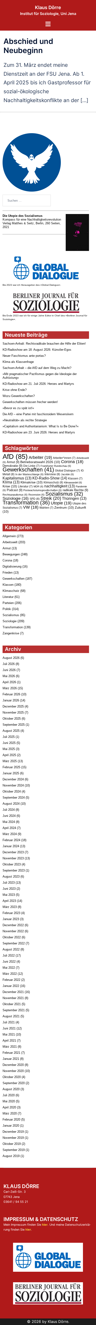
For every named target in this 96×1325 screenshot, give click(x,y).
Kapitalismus (17, 478)
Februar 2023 (11, 913)
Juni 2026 (9, 670)
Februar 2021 (11, 1052)
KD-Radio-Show (49, 478)
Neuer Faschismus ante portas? (24, 355)
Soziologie (16, 498)
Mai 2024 (9, 822)
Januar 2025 (11, 773)
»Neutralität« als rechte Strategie (25, 420)
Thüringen (74, 498)
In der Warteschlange (29, 474)
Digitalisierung (12, 566)
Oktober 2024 (12, 791)
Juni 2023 (9, 888)
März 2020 (10, 1113)
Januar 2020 (11, 1125)
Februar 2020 (11, 1119)
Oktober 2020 (12, 1077)
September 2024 (14, 797)
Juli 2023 (9, 882)
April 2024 (9, 828)
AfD (15, 456)
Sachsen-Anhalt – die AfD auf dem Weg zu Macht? (37, 368)
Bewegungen (11, 554)
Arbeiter (40, 457)
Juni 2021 (9, 1028)
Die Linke (31, 465)
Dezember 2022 (13, 925)
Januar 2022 (11, 986)
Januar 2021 (11, 1059)
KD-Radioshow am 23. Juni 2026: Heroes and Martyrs (39, 432)
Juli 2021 (9, 1022)
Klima (11, 482)
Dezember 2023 (13, 852)
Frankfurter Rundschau (56, 465)
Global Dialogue (67, 470)
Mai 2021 (9, 1034)
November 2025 (13, 712)
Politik (7, 609)
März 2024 (10, 834)
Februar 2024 (11, 840)
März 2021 (10, 1046)
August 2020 (11, 1089)
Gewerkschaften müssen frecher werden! (30, 402)
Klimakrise (32, 482)
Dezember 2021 (13, 992)
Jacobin (67, 474)
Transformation (26, 503)
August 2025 (11, 730)
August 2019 (11, 1156)
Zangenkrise (11, 633)
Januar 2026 (11, 700)
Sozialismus (64, 494)
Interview (52, 474)
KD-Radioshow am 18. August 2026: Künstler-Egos (37, 349)
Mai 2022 (9, 967)
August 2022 (11, 949)
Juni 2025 (9, 743)
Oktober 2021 (12, 1004)
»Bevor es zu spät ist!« (18, 408)
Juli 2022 (9, 955)
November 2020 (13, 1071)
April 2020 (9, 1107)
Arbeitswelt (10, 542)
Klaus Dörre (48, 7)
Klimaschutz (53, 482)
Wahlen (46, 507)
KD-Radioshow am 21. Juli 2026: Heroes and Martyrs (38, 384)
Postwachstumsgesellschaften (42, 490)
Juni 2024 (9, 816)
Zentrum (64, 507)
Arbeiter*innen (64, 458)
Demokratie (12, 466)
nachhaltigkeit (59, 486)
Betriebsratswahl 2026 (40, 462)
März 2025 (10, 761)
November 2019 (13, 1137)
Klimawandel (73, 482)
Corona (72, 461)
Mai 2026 (9, 676)
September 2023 (14, 870)
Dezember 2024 (13, 779)
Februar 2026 (11, 694)
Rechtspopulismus (15, 494)
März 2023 (10, 907)
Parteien (8, 603)
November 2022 (13, 931)
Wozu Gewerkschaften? (19, 396)
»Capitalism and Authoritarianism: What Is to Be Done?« (41, 426)
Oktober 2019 (12, 1144)
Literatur (25, 486)
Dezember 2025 (13, 706)
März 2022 (10, 973)
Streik (51, 498)
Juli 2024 (9, 809)
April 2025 (9, 755)
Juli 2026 (9, 664)
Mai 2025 (9, 749)
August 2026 (11, 658)
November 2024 (13, 785)
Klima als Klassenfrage (18, 362)
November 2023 (13, 858)
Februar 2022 (11, 980)
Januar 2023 (11, 919)
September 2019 (14, 1150)
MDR (38, 486)
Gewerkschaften (28, 469)
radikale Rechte (75, 490)
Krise (10, 486)
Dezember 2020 (13, 1065)
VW (30, 507)
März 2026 (10, 688)
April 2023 (9, 901)
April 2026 (9, 682)
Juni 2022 (9, 961)
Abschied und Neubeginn (28, 46)
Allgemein (9, 536)
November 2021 (13, 998)
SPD (35, 498)
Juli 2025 (9, 737)
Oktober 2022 (12, 937)
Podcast (14, 490)
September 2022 (14, 943)
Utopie (61, 502)
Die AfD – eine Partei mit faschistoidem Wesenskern (38, 414)
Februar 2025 (11, 767)
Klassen (75, 478)
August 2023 (11, 876)
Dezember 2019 (13, 1131)
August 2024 (11, 803)
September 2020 (14, 1083)
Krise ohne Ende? (15, 390)
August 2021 (11, 1016)
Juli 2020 (9, 1095)
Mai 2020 (9, 1101)
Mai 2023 (9, 894)
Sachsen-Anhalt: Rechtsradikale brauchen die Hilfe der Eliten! (44, 343)
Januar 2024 (11, 846)
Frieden (8, 572)
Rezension (36, 494)
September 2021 (14, 1010)
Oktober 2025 (12, 718)
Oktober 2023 (12, 864)
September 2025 (14, 724)
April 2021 (9, 1040)
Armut (13, 462)
